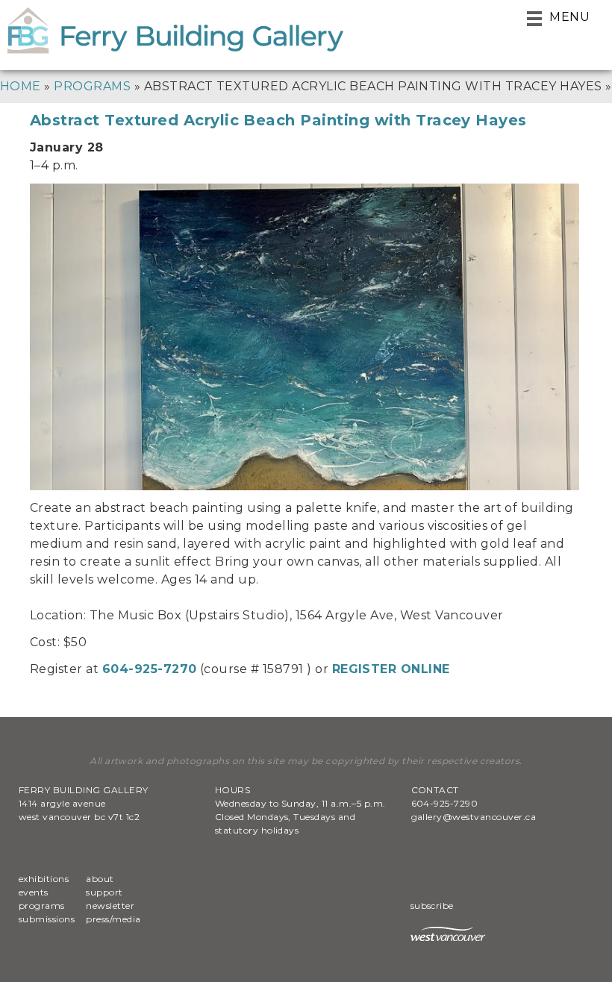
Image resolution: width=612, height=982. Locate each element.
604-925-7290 (444, 803)
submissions (47, 919)
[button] (558, 18)
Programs (92, 86)
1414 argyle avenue (62, 803)
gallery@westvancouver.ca (474, 816)
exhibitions (44, 878)
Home (20, 86)
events (34, 892)
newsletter (110, 905)
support (104, 892)
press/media (113, 919)
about (99, 878)
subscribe (433, 905)
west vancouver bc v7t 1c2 (79, 816)
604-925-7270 (149, 669)
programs (42, 905)
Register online (391, 669)
